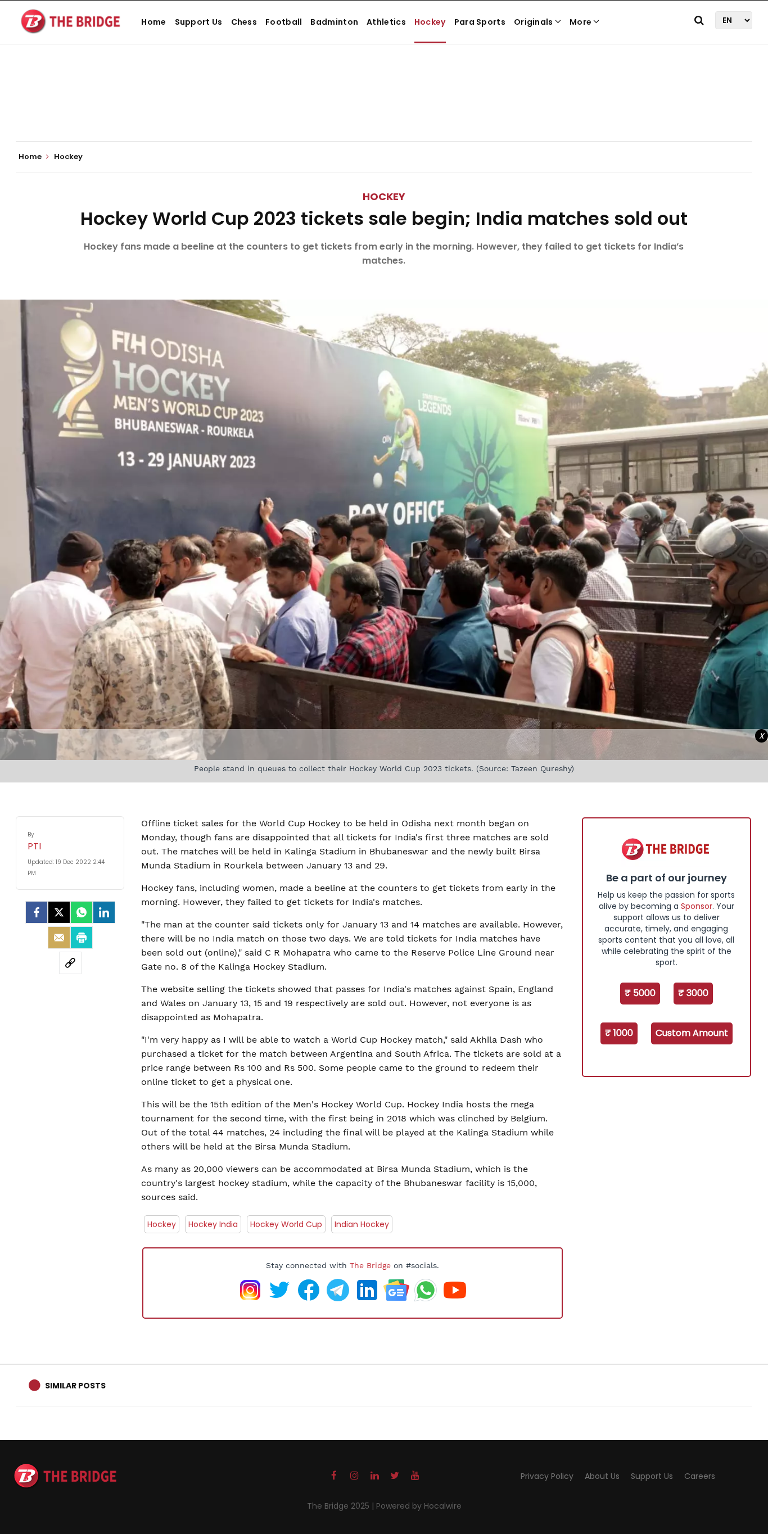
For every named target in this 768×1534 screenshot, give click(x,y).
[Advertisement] (384, 107)
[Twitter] (59, 912)
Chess (244, 22)
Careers (699, 1476)
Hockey (430, 22)
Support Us (199, 22)
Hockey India (213, 1224)
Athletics (386, 22)
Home (153, 22)
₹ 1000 (619, 1032)
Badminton (334, 22)
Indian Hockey (362, 1224)
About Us (602, 1476)
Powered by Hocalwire (419, 1506)
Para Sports (479, 22)
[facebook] (36, 912)
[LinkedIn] (104, 912)
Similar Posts (75, 1385)
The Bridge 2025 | (341, 1506)
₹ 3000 (693, 993)
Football (283, 22)
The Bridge (370, 1265)
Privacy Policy (547, 1476)
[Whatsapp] (81, 912)
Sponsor (696, 906)
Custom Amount (692, 1032)
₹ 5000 (640, 993)
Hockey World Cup (286, 1224)
